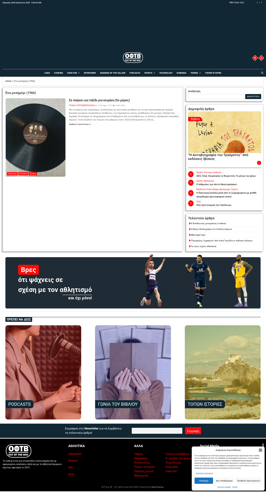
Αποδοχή (203, 480)
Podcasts (135, 73)
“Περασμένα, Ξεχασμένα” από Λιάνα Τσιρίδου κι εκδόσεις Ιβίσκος (213, 3)
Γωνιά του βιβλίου (177, 454)
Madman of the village (112, 73)
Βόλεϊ (71, 474)
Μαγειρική (141, 475)
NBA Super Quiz (198, 235)
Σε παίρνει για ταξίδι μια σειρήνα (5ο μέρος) (99, 100)
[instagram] (261, 58)
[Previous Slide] (257, 2)
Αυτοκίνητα (142, 462)
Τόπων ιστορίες (144, 467)
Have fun (171, 471)
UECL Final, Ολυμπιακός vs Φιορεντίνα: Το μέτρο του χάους (226, 176)
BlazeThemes (157, 487)
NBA (70, 467)
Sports (148, 73)
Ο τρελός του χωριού (179, 458)
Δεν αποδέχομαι (224, 480)
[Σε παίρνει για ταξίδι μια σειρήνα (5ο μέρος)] (36, 115)
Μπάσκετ (73, 460)
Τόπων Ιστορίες (213, 73)
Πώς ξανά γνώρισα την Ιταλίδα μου (213, 205)
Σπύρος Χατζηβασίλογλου (82, 105)
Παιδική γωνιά (143, 471)
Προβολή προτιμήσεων (248, 480)
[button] (260, 450)
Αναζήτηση (194, 91)
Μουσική (23, 174)
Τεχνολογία (173, 462)
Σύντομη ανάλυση (212, 172)
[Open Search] (262, 73)
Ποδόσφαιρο (75, 453)
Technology (165, 73)
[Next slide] (261, 2)
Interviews (90, 73)
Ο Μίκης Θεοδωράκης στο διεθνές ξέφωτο (211, 229)
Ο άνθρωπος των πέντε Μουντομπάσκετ (216, 184)
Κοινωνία (181, 73)
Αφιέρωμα (12, 174)
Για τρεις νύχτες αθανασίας (203, 246)
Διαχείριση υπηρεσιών (204, 473)
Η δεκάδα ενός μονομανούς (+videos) (208, 223)
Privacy (235, 487)
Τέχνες (194, 73)
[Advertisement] (133, 31)
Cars (47, 73)
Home (8, 81)
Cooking (58, 73)
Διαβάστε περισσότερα (79, 124)
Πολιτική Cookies (224, 487)
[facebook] (255, 58)
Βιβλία (195, 119)
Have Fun (72, 73)
